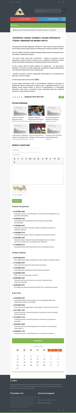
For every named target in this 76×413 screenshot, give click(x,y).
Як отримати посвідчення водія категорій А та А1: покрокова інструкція (36, 287)
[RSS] (64, 2)
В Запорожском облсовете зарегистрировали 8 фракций (54, 137)
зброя (30, 403)
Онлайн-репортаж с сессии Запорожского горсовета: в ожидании (34, 333)
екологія (12, 403)
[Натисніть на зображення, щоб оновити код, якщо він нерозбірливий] (19, 188)
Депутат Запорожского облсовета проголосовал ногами (37, 137)
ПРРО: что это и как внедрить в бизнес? (26, 275)
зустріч (12, 405)
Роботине (12, 401)
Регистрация (25, 19)
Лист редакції (17, 2)
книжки (16, 405)
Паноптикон (28, 410)
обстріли (18, 406)
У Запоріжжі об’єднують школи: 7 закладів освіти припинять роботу (34, 235)
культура (21, 405)
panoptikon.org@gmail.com (48, 400)
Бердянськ (13, 397)
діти (33, 401)
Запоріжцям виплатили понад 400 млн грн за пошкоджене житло (34, 247)
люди (25, 405)
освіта (27, 406)
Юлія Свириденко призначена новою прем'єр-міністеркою (31, 270)
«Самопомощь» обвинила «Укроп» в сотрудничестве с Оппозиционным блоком (20, 137)
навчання (12, 406)
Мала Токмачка (19, 399)
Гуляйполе (19, 397)
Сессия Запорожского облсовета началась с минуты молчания (52, 119)
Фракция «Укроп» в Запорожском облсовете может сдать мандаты (35, 119)
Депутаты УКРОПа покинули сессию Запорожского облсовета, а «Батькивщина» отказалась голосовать (20, 121)
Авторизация (53, 19)
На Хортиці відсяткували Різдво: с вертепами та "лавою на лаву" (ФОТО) (36, 307)
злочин (35, 403)
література (30, 405)
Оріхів (31, 399)
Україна (17, 401)
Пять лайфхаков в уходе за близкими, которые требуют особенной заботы (37, 260)
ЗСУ (23, 397)
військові (29, 401)
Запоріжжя (27, 397)
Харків (21, 401)
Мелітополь (26, 399)
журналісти (18, 403)
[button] (14, 159)
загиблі (23, 403)
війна (24, 401)
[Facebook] (59, 2)
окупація (23, 406)
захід (27, 403)
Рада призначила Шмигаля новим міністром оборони (30, 265)
